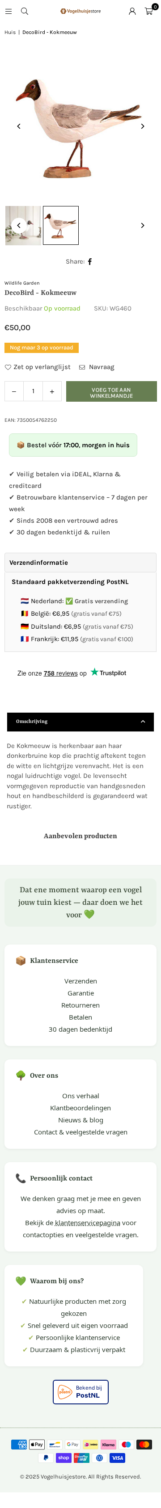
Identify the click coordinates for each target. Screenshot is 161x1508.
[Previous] (19, 126)
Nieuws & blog (80, 1119)
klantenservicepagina (87, 1222)
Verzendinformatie (38, 563)
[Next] (142, 126)
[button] (148, 11)
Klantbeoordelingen (80, 1107)
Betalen (80, 1016)
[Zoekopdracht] (25, 11)
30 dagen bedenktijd (80, 1029)
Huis (10, 32)
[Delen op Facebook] (90, 261)
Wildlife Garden (22, 283)
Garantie (81, 992)
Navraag (100, 367)
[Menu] (8, 11)
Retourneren (80, 1004)
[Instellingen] (132, 11)
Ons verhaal (80, 1095)
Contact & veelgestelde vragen (80, 1131)
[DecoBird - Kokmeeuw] (60, 225)
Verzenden (80, 980)
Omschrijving (31, 722)
